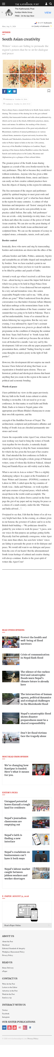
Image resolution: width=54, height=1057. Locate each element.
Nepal (15, 1027)
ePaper (4, 971)
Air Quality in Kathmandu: (41, 26)
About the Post (7, 941)
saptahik (9, 1027)
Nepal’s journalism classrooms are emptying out (15, 821)
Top (51, 1046)
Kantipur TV (30, 1027)
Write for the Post (8, 983)
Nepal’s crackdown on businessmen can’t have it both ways (17, 855)
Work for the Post (8, 994)
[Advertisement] (27, 600)
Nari (20, 1027)
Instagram (6, 1017)
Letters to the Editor (9, 987)
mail (14, 91)
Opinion (6, 32)
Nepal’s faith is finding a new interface (13, 838)
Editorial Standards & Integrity (13, 948)
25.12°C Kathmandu (45, 23)
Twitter (5, 1010)
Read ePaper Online (12, 925)
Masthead (5, 945)
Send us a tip (7, 997)
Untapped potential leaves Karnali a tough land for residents (17, 804)
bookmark (49, 91)
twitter (9, 91)
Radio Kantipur (25, 1027)
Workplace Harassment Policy (13, 951)
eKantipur (4, 1027)
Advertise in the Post (10, 990)
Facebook (5, 1013)
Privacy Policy (7, 955)
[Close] (2, 12)
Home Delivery (8, 967)
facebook (4, 91)
